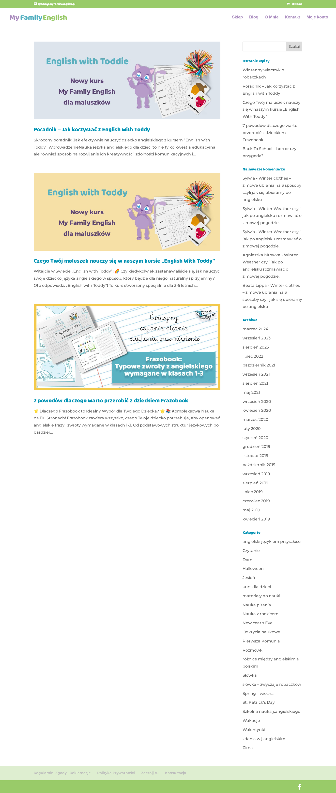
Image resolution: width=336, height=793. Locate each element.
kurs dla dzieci (257, 586)
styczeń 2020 (255, 437)
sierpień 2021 (255, 383)
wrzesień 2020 (257, 401)
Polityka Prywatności (116, 773)
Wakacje (251, 720)
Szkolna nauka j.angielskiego (271, 711)
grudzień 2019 (256, 446)
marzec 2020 (255, 419)
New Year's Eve (258, 623)
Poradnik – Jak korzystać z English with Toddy (92, 130)
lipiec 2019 (253, 491)
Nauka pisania (257, 605)
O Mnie (271, 17)
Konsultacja (175, 773)
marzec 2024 (255, 329)
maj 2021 (251, 392)
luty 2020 (252, 428)
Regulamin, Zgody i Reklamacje (62, 773)
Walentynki (254, 729)
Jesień (249, 577)
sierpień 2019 (255, 483)
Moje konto (317, 17)
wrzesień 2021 (256, 374)
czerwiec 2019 (256, 501)
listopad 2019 (255, 455)
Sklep (237, 17)
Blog (253, 17)
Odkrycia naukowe (261, 632)
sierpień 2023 (256, 347)
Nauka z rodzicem (260, 613)
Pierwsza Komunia (261, 641)
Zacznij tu (150, 773)
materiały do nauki (261, 596)
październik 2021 (259, 365)
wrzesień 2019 (256, 474)
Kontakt (292, 17)
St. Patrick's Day (259, 702)
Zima (248, 747)
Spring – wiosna (258, 693)
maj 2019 (251, 510)
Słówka (250, 675)
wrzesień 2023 (257, 338)
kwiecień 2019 (256, 519)
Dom (247, 559)
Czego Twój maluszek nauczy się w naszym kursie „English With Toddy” (124, 262)
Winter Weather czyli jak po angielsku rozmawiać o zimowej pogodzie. (272, 215)
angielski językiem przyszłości (272, 541)
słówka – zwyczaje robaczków (272, 684)
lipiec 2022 (253, 356)
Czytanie (251, 550)
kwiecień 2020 (257, 410)
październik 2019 (259, 464)
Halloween (253, 568)
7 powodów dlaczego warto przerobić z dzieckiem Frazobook (111, 401)
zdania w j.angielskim (264, 738)
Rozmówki (253, 650)
